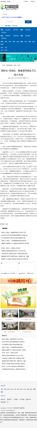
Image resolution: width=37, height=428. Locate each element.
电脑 (29, 41)
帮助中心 (33, 1)
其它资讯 (15, 30)
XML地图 (21, 399)
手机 (25, 41)
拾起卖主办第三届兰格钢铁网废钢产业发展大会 (14, 235)
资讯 (15, 65)
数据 (2, 44)
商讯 (31, 389)
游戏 (28, 389)
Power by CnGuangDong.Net (8, 410)
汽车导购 (27, 30)
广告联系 (26, 1)
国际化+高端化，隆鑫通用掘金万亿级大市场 (13, 232)
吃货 (6, 50)
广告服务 (15, 399)
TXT (7, 402)
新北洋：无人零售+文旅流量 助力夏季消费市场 (13, 366)
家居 (2, 47)
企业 (2, 50)
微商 (33, 41)
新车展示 (3, 32)
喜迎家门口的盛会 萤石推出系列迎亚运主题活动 (14, 259)
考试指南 (27, 35)
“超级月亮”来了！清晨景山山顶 (25, 273)
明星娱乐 (7, 35)
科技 (12, 389)
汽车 (15, 389)
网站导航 (3, 385)
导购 (10, 41)
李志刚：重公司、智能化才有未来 (10, 248)
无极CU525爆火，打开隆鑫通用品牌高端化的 (13, 240)
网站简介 (3, 399)
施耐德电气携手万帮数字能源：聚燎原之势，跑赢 (15, 256)
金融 (18, 41)
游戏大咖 (15, 35)
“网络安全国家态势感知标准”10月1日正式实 (13, 251)
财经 (5, 389)
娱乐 (8, 389)
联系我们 (9, 399)
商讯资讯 (3, 38)
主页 (3, 65)
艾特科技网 (14, 25)
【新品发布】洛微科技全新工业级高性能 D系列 (14, 253)
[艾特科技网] (9, 10)
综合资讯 (7, 30)
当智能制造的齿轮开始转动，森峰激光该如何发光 (14, 369)
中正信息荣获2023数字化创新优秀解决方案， (13, 238)
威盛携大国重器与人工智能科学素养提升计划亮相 (15, 243)
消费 (14, 41)
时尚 (18, 389)
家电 (6, 41)
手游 (6, 47)
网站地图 (3, 402)
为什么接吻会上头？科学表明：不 (9, 273)
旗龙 (7, 224)
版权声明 (28, 399)
